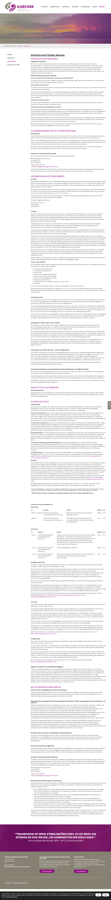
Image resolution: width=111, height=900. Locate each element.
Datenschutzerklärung (20, 883)
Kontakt (102, 7)
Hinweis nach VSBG (13, 65)
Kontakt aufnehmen (47, 871)
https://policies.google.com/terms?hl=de (43, 597)
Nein (105, 895)
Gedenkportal (55, 7)
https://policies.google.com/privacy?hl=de (70, 595)
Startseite (44, 7)
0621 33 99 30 (10, 865)
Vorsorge (75, 7)
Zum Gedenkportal (81, 871)
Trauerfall (65, 7)
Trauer (94, 7)
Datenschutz (27, 46)
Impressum (11, 58)
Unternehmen (85, 7)
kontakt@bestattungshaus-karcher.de (46, 167)
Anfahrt (9, 54)
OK (98, 895)
